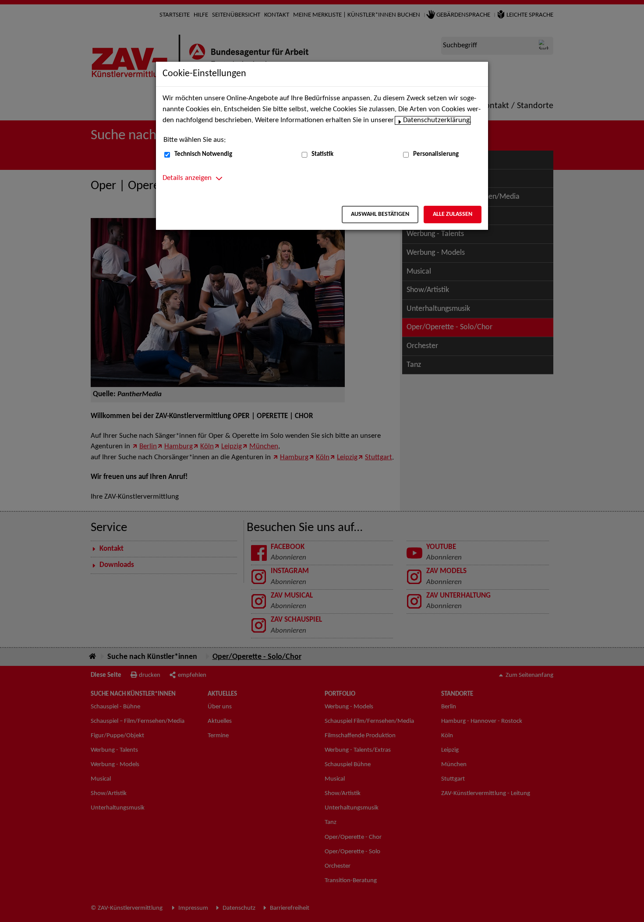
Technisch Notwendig (203, 154)
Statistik (322, 154)
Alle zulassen (452, 214)
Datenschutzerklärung (436, 120)
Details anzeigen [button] (187, 178)
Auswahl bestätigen (380, 214)
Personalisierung (436, 154)
